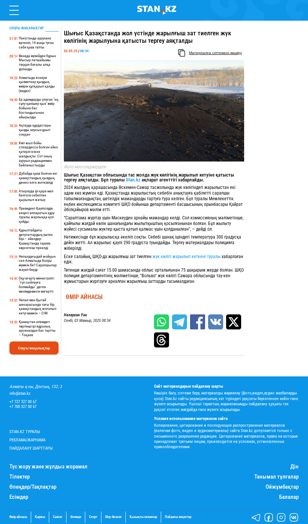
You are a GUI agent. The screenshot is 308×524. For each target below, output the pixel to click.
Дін (294, 467)
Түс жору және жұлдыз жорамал (48, 467)
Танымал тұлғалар (276, 477)
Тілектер (19, 477)
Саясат (57, 517)
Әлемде (75, 517)
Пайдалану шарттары (31, 448)
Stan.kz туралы (24, 431)
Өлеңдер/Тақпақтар (32, 487)
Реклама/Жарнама (27, 440)
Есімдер (18, 497)
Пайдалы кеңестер (178, 517)
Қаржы (40, 517)
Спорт (93, 517)
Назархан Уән (75, 315)
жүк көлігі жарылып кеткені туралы (186, 256)
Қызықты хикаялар (143, 517)
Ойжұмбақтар (282, 487)
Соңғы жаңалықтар (34, 348)
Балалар (289, 497)
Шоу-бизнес (113, 517)
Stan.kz (133, 180)
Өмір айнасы (84, 297)
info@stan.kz (19, 393)
